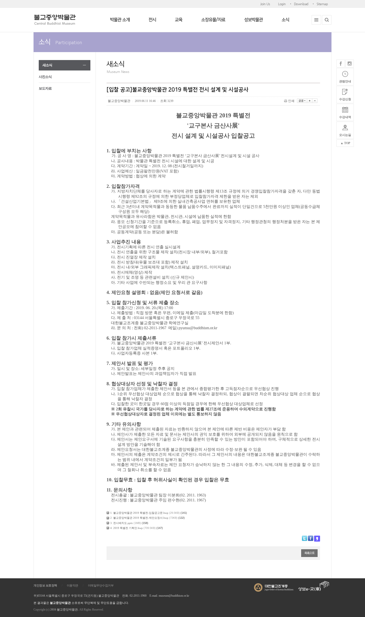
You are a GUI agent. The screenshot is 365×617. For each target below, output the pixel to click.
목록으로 (309, 553)
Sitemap (322, 4)
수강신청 (345, 99)
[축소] (315, 100)
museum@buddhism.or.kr (174, 595)
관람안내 (345, 81)
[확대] (309, 100)
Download (301, 4)
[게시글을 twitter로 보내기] (304, 538)
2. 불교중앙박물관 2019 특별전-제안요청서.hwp (139, 517)
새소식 (47, 65)
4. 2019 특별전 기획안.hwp (126, 527)
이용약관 (72, 585)
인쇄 (291, 101)
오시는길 (345, 135)
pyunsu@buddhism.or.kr (198, 328)
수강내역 (345, 117)
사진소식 (45, 77)
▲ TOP (345, 143)
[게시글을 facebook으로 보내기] (310, 538)
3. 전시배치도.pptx (121, 522)
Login (282, 4)
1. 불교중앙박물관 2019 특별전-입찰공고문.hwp (139, 512)
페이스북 (340, 63)
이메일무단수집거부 (101, 585)
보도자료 (45, 88)
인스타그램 (349, 63)
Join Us (265, 4)
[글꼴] (302, 100)
